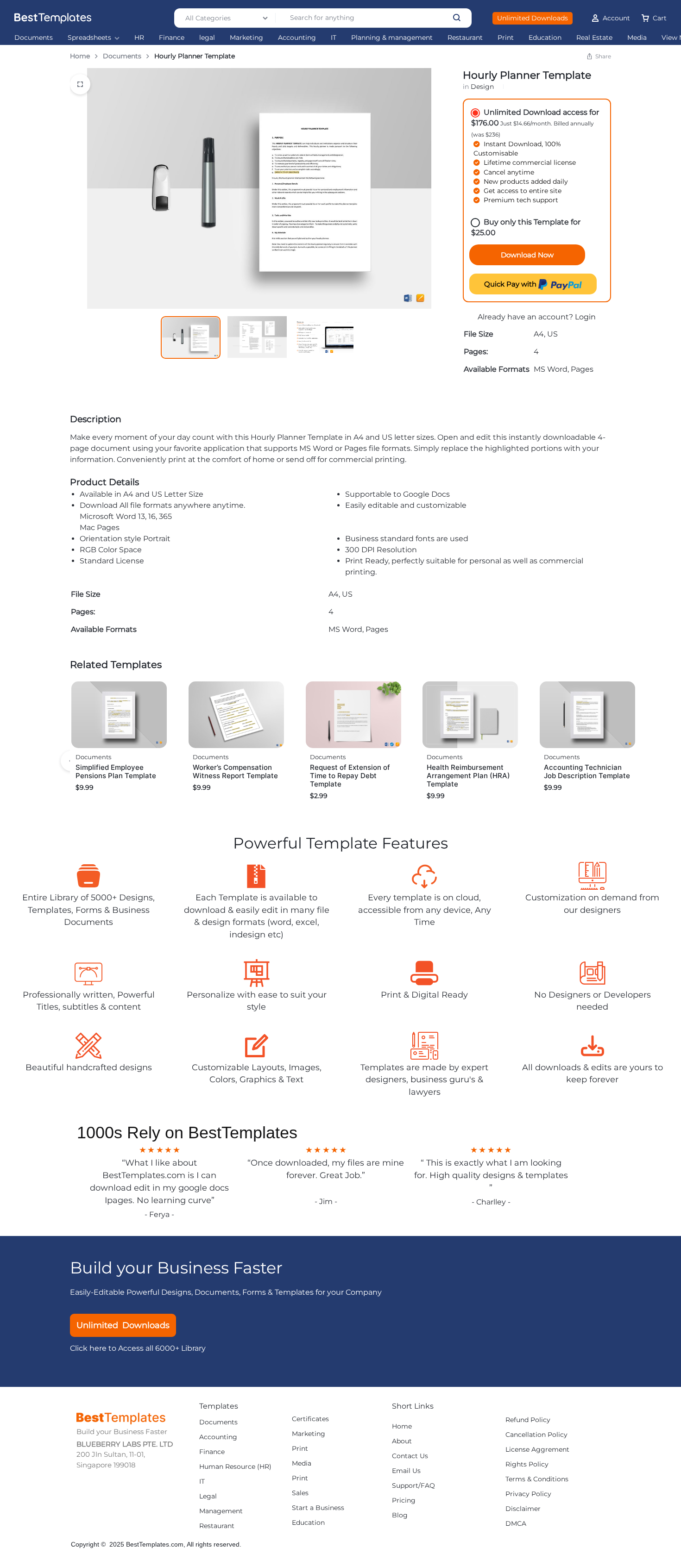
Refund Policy (527, 1420)
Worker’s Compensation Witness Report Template (235, 771)
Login (585, 316)
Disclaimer (523, 1509)
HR (139, 38)
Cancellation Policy (536, 1435)
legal (207, 38)
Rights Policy (527, 1464)
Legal (208, 1496)
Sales (300, 1493)
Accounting (297, 38)
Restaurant (465, 38)
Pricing (404, 1500)
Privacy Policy (528, 1494)
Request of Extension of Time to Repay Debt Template (350, 775)
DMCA (515, 1524)
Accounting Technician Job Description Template (587, 771)
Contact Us (410, 1456)
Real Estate (594, 38)
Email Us (406, 1471)
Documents (33, 38)
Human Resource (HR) (235, 1467)
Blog (400, 1515)
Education (545, 38)
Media (637, 38)
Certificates (310, 1419)
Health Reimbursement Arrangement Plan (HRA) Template (468, 775)
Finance (171, 38)
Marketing (246, 38)
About (402, 1441)
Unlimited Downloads (532, 18)
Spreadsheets (89, 38)
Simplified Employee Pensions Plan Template (116, 771)
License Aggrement (537, 1450)
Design (482, 86)
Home (80, 56)
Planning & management (392, 38)
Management (221, 1511)
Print (506, 38)
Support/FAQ (413, 1486)
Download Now (527, 254)
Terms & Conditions (536, 1479)
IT (333, 38)
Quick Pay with (511, 284)
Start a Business (318, 1508)
